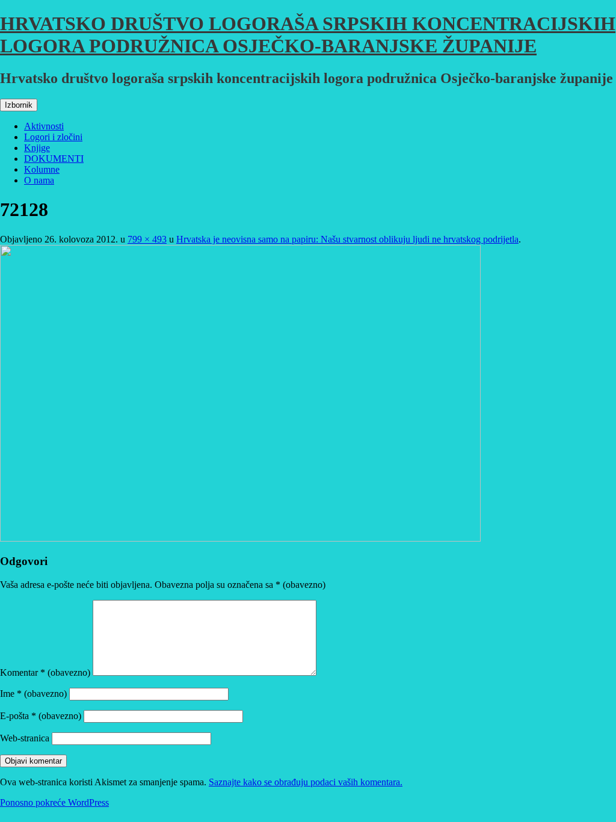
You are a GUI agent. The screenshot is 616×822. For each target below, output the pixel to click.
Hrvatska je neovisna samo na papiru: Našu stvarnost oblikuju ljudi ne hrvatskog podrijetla (347, 239)
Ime (33, 693)
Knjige (37, 148)
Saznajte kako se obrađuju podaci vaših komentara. (305, 782)
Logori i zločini (53, 137)
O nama (39, 180)
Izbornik (18, 105)
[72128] (240, 538)
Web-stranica (24, 738)
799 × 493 (147, 239)
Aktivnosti (44, 126)
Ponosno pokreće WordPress (54, 802)
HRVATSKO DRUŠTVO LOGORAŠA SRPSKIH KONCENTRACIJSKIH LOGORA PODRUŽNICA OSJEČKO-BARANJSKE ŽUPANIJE (307, 35)
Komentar (45, 672)
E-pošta (40, 716)
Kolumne (42, 169)
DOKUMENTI (54, 158)
